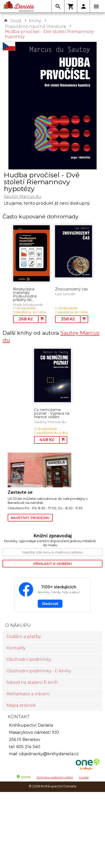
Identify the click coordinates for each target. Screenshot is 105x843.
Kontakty (15, 648)
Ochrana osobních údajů (54, 777)
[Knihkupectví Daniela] (19, 6)
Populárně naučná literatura (35, 26)
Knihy (35, 20)
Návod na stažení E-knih (32, 682)
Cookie (84, 777)
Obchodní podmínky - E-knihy (38, 670)
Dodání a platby (23, 636)
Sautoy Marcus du (22, 196)
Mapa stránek (21, 705)
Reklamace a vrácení (28, 693)
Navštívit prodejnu (30, 518)
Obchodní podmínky (28, 659)
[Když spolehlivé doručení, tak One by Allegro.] (87, 769)
